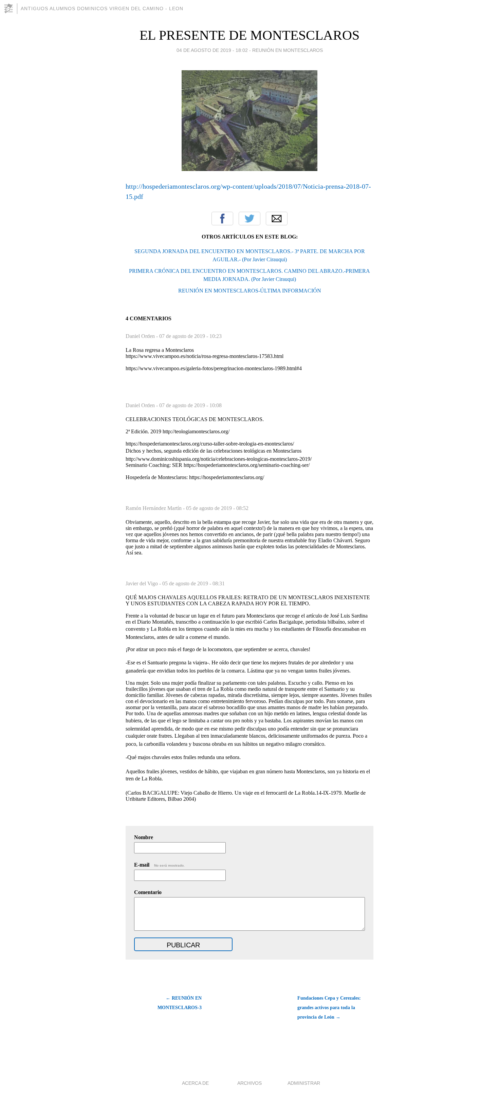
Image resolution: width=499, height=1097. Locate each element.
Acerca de (195, 1083)
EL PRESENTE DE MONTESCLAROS (249, 35)
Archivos (249, 1083)
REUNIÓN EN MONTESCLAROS (287, 50)
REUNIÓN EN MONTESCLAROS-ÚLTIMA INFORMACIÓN (249, 291)
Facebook (222, 218)
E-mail (159, 865)
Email (277, 218)
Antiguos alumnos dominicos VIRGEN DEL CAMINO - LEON (102, 8)
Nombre (143, 837)
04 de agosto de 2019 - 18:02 (212, 50)
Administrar (304, 1083)
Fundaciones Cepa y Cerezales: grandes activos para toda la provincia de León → (329, 1008)
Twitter (249, 218)
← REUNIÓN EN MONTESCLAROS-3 (180, 1003)
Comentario (148, 892)
